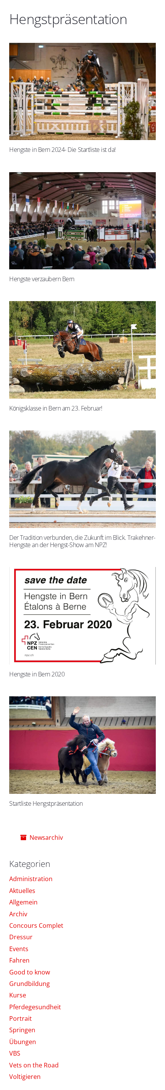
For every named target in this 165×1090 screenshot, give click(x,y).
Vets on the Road (34, 1065)
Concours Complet (36, 925)
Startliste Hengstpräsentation (45, 803)
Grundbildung (29, 983)
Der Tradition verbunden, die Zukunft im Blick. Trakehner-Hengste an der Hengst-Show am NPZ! (82, 541)
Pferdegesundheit (35, 1007)
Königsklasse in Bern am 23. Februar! (55, 408)
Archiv (18, 914)
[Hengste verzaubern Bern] (82, 221)
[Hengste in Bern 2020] (82, 616)
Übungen (22, 1042)
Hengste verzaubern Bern (41, 279)
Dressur (21, 937)
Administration (31, 879)
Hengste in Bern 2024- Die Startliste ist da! (62, 149)
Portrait (20, 1018)
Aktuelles (22, 890)
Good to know (29, 972)
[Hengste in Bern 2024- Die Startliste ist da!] (82, 91)
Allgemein (23, 902)
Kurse (17, 995)
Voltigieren (25, 1076)
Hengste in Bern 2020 (36, 674)
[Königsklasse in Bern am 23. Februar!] (82, 350)
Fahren (19, 960)
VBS (14, 1053)
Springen (22, 1030)
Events (18, 949)
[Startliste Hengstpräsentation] (82, 745)
